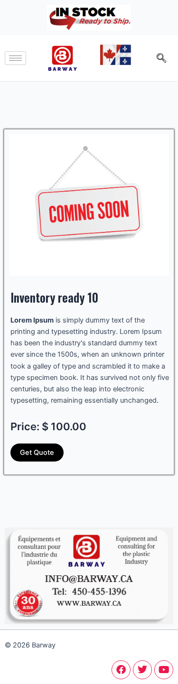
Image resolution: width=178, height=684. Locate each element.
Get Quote (37, 452)
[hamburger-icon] (15, 58)
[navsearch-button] (161, 58)
